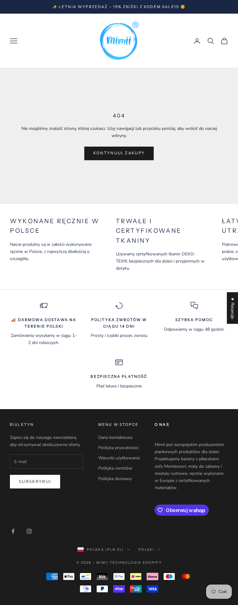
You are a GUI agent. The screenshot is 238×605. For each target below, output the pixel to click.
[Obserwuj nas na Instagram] (29, 531)
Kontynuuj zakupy (119, 153)
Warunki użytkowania (119, 458)
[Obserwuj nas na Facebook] (13, 531)
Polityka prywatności (118, 448)
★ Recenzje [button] (233, 308)
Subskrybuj (35, 481)
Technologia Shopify (136, 562)
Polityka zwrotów (115, 468)
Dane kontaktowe (115, 437)
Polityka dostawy (115, 479)
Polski (146, 549)
